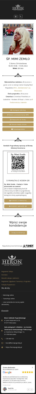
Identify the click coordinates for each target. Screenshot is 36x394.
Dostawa (4, 275)
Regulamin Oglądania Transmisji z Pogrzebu (15, 281)
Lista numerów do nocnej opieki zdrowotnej (12, 303)
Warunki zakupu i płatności (10, 278)
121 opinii (15, 369)
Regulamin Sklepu (7, 271)
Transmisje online (9, 299)
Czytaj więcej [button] (6, 385)
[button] (32, 367)
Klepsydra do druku (18, 119)
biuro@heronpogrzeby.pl (14, 343)
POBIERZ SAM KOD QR (18, 206)
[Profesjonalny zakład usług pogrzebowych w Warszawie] (18, 7)
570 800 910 (10, 339)
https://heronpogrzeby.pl (14, 347)
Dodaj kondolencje (18, 233)
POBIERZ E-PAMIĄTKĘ (19, 200)
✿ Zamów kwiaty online (18, 124)
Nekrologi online (8, 295)
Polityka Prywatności (8, 285)
